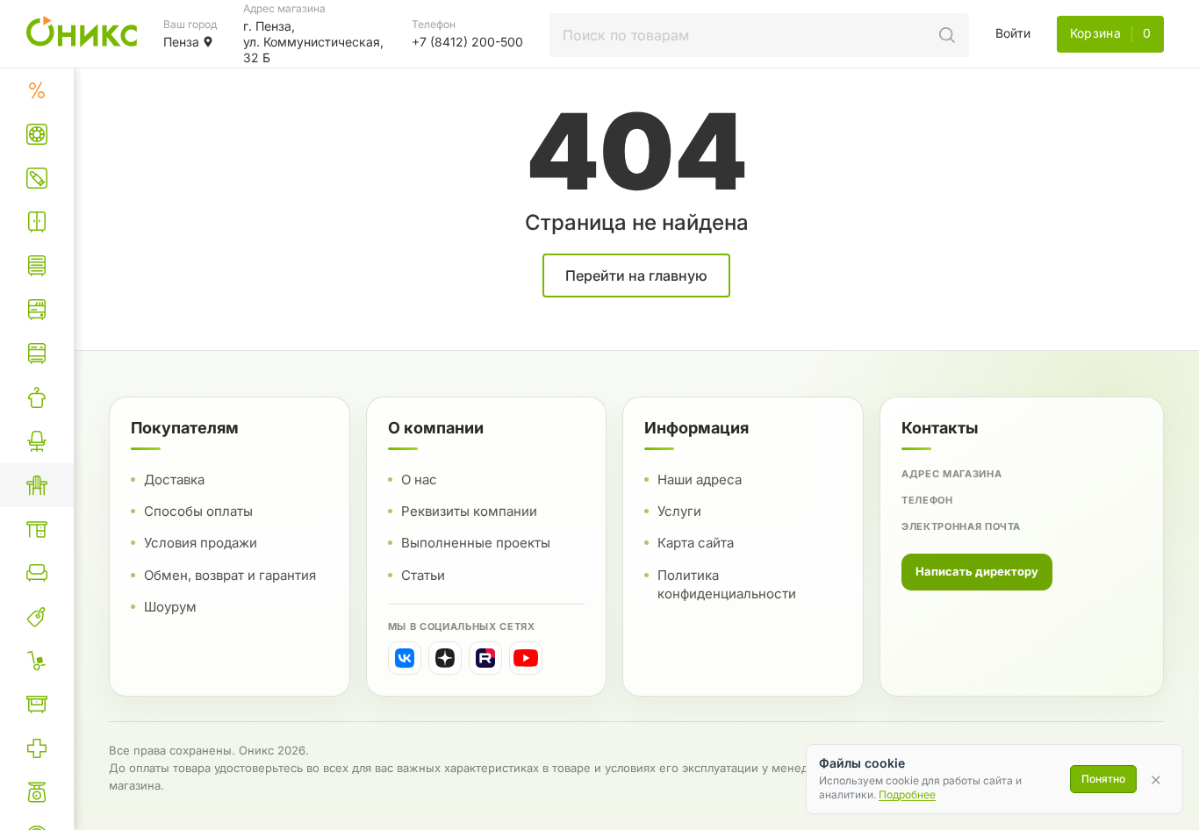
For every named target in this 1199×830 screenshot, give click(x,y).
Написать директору (976, 571)
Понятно (1103, 778)
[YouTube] (525, 658)
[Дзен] (445, 658)
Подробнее (907, 794)
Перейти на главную (636, 275)
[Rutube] (485, 658)
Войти (1012, 32)
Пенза (181, 41)
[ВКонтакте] (404, 658)
